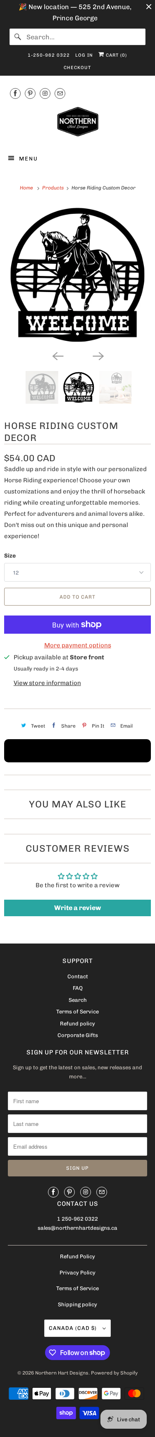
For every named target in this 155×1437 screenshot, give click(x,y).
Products (53, 188)
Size (10, 555)
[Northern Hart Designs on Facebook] (15, 93)
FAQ (78, 988)
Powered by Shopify (114, 1373)
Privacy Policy (77, 1272)
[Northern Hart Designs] (77, 123)
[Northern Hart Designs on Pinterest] (30, 93)
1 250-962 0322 (77, 1219)
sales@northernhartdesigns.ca (77, 1228)
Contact (77, 976)
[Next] (98, 355)
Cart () (115, 55)
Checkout (77, 67)
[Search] (18, 37)
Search (78, 1000)
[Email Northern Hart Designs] (60, 93)
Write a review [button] (77, 908)
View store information (47, 683)
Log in (84, 55)
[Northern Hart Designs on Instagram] (45, 93)
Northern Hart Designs (61, 1373)
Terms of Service (77, 1011)
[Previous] (57, 355)
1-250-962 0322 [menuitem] (49, 55)
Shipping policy (77, 1304)
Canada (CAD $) (73, 1328)
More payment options (77, 645)
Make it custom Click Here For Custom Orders (77, 750)
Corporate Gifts (77, 1035)
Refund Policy (77, 1256)
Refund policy (77, 1023)
